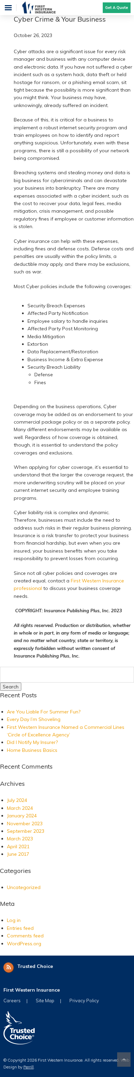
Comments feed (25, 936)
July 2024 (17, 800)
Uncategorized (24, 887)
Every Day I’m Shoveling (33, 719)
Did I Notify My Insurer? (32, 742)
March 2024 (20, 808)
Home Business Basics (32, 750)
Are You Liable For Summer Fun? (43, 712)
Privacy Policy (84, 1000)
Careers (12, 1000)
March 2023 (20, 839)
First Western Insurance (45, 7)
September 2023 (25, 831)
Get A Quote (116, 7)
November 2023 (25, 823)
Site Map (45, 1000)
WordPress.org (24, 943)
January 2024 (22, 816)
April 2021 (18, 846)
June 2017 (18, 854)
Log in (14, 920)
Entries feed (20, 928)
